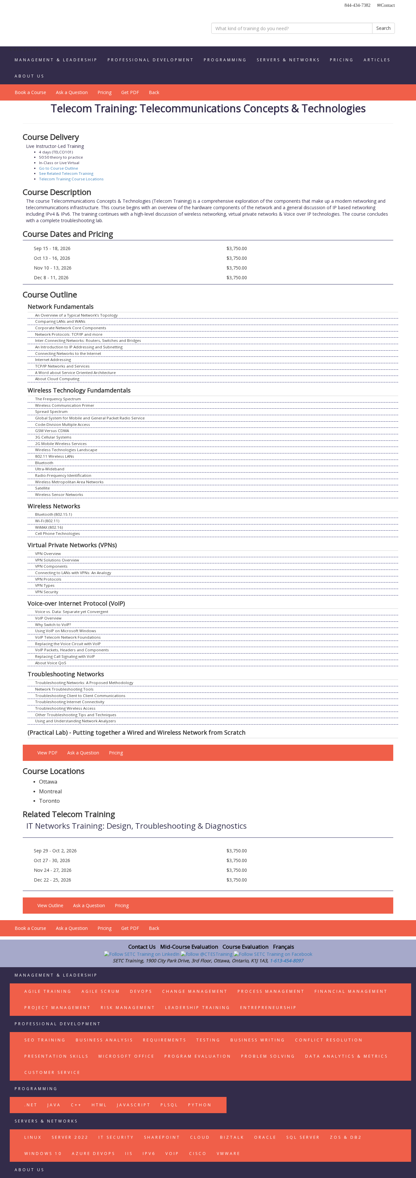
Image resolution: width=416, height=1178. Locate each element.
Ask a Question (72, 92)
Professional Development (151, 60)
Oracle (265, 1137)
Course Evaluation (245, 946)
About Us (30, 76)
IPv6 (149, 1153)
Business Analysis (104, 1040)
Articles (377, 60)
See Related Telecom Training (66, 173)
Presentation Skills (56, 1056)
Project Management (57, 1007)
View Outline (50, 905)
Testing (208, 1040)
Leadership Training (197, 1007)
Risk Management (128, 1007)
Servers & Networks (288, 60)
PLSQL (169, 1105)
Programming (225, 60)
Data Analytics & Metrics (346, 1056)
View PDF (47, 753)
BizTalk (232, 1137)
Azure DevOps (93, 1153)
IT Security (116, 1137)
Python (200, 1105)
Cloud (200, 1137)
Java (54, 1105)
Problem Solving (268, 1056)
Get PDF (130, 92)
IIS (129, 1153)
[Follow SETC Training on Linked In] (142, 954)
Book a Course (30, 92)
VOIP (172, 1153)
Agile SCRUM (101, 991)
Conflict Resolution (329, 1040)
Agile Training (48, 991)
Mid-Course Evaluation (189, 946)
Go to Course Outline (58, 168)
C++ (76, 1105)
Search (383, 28)
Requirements (165, 1040)
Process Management (271, 991)
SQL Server (303, 1137)
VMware (228, 1153)
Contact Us (142, 946)
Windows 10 (43, 1153)
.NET (31, 1105)
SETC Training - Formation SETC (50, 24)
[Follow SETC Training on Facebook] (273, 954)
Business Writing (257, 1040)
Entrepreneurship (268, 1007)
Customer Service (52, 1072)
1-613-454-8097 (286, 960)
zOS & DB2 (346, 1137)
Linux (33, 1137)
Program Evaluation (197, 1056)
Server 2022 (70, 1137)
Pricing (342, 60)
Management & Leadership (56, 60)
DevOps (141, 991)
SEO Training (45, 1040)
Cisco (198, 1153)
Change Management (195, 991)
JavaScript (134, 1105)
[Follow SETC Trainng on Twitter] (207, 954)
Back (154, 92)
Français (283, 946)
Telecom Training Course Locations (71, 178)
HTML (99, 1105)
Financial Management (351, 991)
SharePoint (162, 1137)
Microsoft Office (126, 1056)
